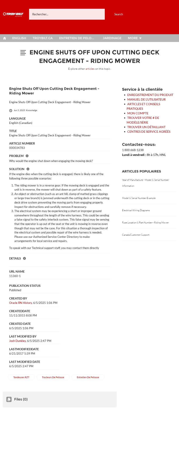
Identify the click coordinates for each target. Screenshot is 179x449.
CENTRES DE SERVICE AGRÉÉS (148, 131)
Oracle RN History (20, 303)
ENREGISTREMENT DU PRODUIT (150, 95)
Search (118, 14)
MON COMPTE (137, 113)
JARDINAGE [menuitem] (112, 38)
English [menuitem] (19, 38)
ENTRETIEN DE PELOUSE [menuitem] (78, 38)
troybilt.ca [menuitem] (43, 38)
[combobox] (81, 14)
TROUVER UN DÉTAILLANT (146, 127)
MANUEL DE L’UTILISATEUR (146, 99)
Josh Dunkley (17, 341)
